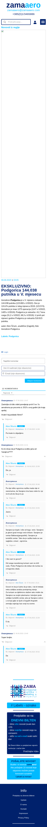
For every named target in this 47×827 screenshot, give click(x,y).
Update (23, 800)
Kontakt (24, 809)
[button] (43, 22)
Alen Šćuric (19, 583)
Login (5, 352)
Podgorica (14, 336)
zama (23, 5)
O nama (23, 804)
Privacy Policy (23, 818)
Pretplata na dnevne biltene (23, 796)
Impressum (23, 813)
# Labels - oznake (23, 705)
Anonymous (20, 429)
